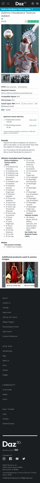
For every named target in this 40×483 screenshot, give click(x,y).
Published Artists (8, 424)
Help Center (7, 312)
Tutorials (6, 308)
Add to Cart (33, 21)
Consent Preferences (10, 336)
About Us (6, 361)
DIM (36, 104)
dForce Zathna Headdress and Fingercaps (16, 93)
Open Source (7, 331)
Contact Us (6, 303)
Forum (5, 399)
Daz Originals (11, 87)
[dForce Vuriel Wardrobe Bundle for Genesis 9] (31, 272)
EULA (10, 475)
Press (5, 365)
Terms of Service (24, 473)
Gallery (5, 394)
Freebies (6, 419)
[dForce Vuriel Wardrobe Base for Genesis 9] (14, 272)
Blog (4, 356)
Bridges (5, 375)
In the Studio (7, 390)
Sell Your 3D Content (10, 317)
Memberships (7, 351)
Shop (4, 414)
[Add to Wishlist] (26, 21)
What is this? (33, 120)
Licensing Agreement (10, 473)
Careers (5, 370)
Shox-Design (22, 87)
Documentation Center (11, 327)
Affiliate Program (8, 322)
